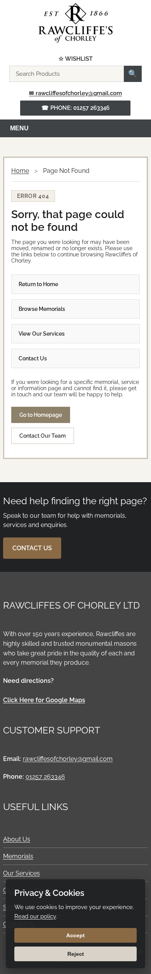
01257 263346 (45, 776)
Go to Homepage (40, 415)
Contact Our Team (42, 436)
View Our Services (42, 334)
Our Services (21, 873)
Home (20, 170)
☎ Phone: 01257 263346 (75, 107)
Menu (19, 128)
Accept (75, 935)
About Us (16, 839)
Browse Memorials (42, 309)
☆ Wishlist (75, 59)
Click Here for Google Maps (44, 700)
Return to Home (38, 284)
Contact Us (33, 358)
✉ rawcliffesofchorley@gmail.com (75, 93)
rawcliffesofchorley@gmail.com (68, 758)
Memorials (18, 856)
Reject (75, 954)
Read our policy (35, 916)
